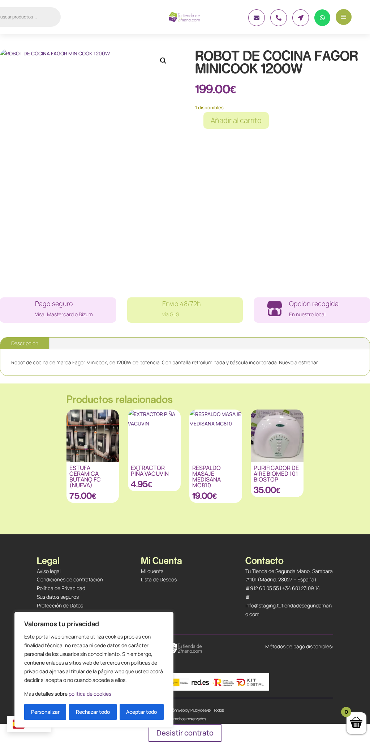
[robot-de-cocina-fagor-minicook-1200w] (256, 24)
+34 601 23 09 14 (301, 588)
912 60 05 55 (264, 588)
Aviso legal (49, 571)
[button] (163, 60)
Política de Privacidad (61, 588)
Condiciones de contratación (70, 579)
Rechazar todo (93, 711)
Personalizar (45, 711)
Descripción (24, 343)
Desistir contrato (185, 733)
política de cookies (90, 693)
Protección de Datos (60, 605)
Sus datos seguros (58, 596)
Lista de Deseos (159, 579)
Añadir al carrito (236, 120)
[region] (93, 670)
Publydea (198, 710)
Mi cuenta (152, 571)
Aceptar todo (141, 711)
